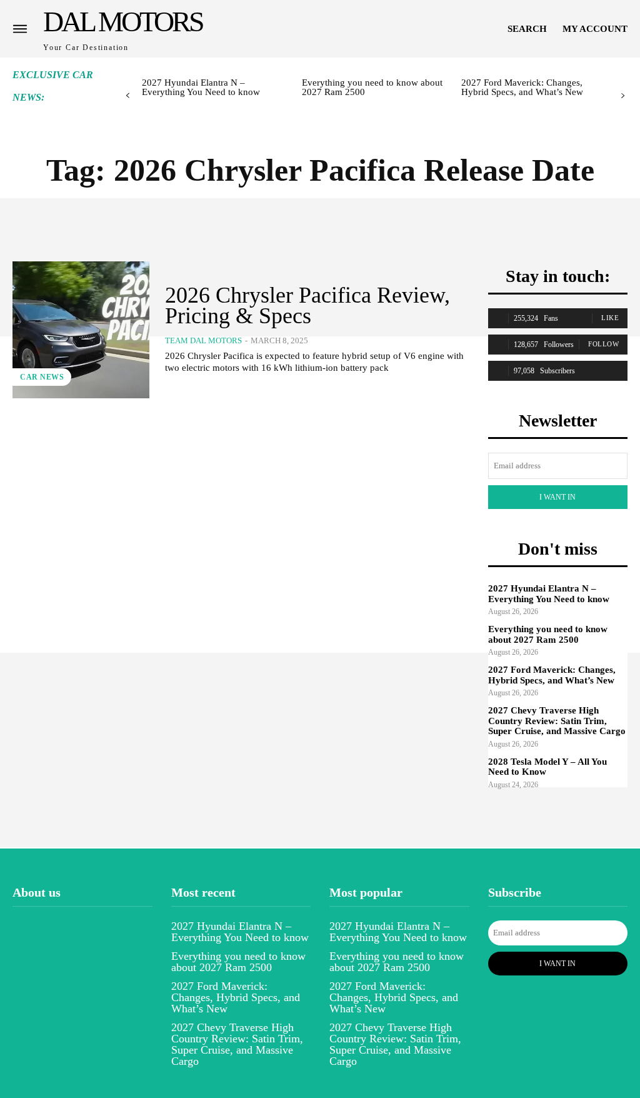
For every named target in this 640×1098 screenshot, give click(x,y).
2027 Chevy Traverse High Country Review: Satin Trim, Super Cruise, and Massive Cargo (557, 720)
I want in (557, 497)
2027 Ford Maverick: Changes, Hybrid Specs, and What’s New (522, 87)
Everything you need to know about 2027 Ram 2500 (372, 87)
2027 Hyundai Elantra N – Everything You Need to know (201, 87)
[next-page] (623, 96)
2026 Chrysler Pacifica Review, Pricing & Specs (307, 305)
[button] (527, 29)
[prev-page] (128, 96)
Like (610, 317)
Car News (42, 377)
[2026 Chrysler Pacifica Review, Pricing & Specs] (80, 329)
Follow (603, 344)
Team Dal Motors (203, 340)
